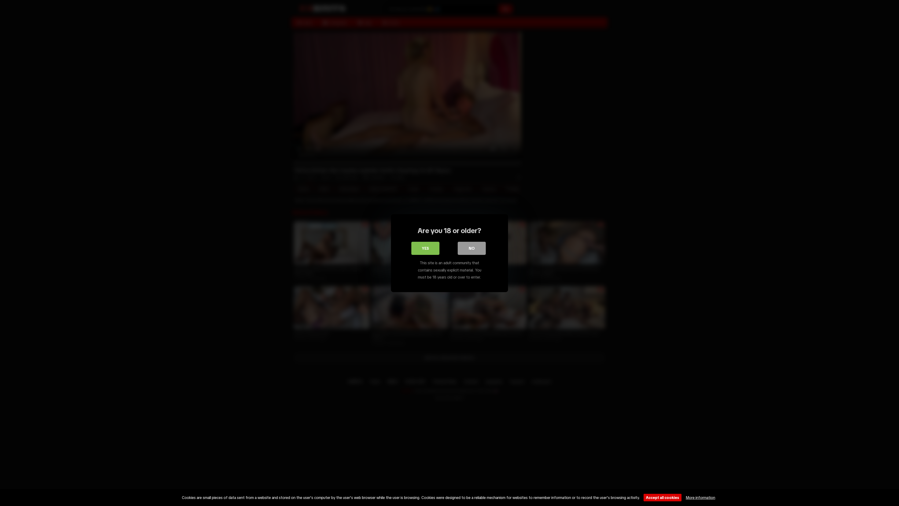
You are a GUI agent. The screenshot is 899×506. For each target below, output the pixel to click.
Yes (425, 248)
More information (700, 497)
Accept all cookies (662, 497)
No (472, 248)
